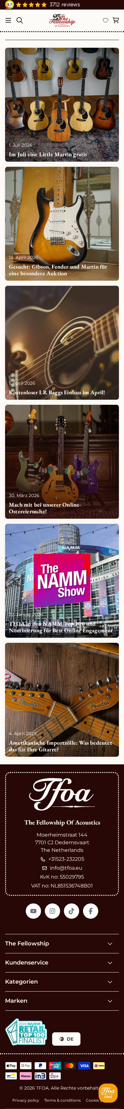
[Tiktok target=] (71, 911)
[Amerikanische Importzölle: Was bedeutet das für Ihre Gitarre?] (62, 700)
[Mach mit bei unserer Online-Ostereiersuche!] (62, 462)
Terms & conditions (62, 1100)
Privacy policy (25, 1100)
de (70, 1039)
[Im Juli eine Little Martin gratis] (62, 105)
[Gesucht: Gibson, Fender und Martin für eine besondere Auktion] (62, 224)
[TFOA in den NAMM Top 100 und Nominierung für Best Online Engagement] (62, 581)
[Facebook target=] (90, 911)
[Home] (62, 20)
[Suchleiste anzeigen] (20, 20)
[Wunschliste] (105, 20)
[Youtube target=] (33, 911)
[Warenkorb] (116, 20)
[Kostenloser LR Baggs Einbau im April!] (62, 343)
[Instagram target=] (52, 911)
